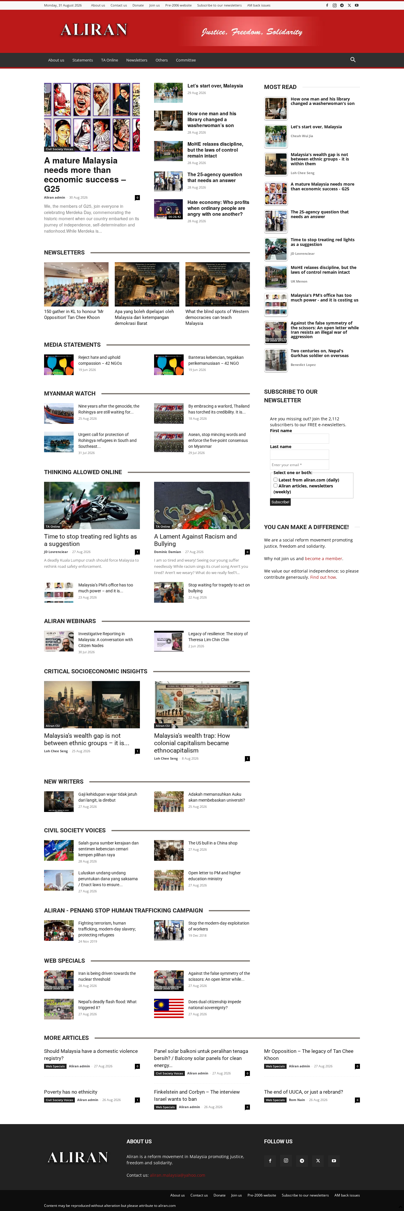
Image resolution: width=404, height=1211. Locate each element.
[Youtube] (356, 5)
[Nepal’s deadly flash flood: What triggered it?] (59, 1009)
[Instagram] (334, 5)
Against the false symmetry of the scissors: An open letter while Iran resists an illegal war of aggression (325, 330)
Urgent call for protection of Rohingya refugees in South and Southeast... (107, 440)
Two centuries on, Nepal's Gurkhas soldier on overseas (320, 353)
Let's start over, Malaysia (316, 126)
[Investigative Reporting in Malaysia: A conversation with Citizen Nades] (59, 641)
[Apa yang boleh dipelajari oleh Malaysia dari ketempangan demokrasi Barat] (147, 284)
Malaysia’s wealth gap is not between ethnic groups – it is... (87, 739)
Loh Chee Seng (56, 751)
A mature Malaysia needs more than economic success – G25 (85, 174)
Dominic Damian (167, 551)
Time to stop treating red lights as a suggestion (323, 242)
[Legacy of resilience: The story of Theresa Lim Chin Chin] (169, 641)
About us (98, 5)
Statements (82, 60)
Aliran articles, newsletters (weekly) (303, 489)
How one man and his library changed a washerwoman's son (323, 101)
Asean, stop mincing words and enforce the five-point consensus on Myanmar (218, 440)
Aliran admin (54, 197)
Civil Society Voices (59, 149)
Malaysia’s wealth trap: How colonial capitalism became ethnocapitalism (192, 743)
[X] (349, 5)
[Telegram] (342, 5)
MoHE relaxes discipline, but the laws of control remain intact (215, 149)
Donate (138, 5)
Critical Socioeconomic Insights (95, 671)
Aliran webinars (70, 621)
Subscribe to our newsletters (219, 5)
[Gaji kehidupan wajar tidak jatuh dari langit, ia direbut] (59, 801)
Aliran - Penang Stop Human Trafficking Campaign (123, 910)
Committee (186, 60)
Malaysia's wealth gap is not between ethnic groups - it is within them (320, 159)
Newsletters (136, 60)
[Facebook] (327, 5)
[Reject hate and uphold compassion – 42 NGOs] (59, 364)
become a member (323, 558)
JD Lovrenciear (56, 551)
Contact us (119, 5)
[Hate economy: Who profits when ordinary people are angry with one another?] (168, 209)
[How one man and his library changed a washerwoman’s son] (168, 121)
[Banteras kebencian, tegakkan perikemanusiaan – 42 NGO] (169, 364)
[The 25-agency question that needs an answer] (168, 181)
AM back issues (258, 5)
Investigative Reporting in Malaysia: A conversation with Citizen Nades (105, 639)
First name (281, 430)
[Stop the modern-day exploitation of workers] (169, 930)
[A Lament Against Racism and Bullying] (202, 505)
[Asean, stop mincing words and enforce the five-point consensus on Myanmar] (169, 442)
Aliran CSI (53, 726)
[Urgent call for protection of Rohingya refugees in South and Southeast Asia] (59, 442)
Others (162, 60)
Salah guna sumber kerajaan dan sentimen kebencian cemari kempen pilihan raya (108, 849)
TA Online (109, 60)
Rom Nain (297, 1099)
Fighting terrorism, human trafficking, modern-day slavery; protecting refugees (107, 929)
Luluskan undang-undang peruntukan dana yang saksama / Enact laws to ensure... (108, 878)
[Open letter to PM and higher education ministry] (169, 880)
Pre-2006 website (178, 5)
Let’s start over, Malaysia (215, 85)
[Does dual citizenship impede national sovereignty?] (169, 1009)
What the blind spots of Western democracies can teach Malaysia (217, 317)
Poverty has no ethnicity (70, 1092)
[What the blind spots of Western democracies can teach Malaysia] (217, 284)
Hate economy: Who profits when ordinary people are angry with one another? (218, 208)
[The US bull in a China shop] (169, 850)
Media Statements (72, 344)
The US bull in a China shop (212, 843)
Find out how (323, 577)
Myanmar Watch (70, 393)
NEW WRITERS (63, 781)
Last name (280, 446)
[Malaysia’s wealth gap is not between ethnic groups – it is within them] (92, 704)
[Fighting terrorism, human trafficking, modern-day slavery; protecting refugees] (59, 930)
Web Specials (64, 960)
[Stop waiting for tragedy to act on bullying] (169, 592)
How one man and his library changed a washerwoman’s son (212, 119)
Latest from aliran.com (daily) (308, 480)
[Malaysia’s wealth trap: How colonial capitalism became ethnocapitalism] (202, 704)
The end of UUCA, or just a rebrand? (303, 1092)
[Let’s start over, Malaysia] (168, 93)
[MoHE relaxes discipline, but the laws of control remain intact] (168, 151)
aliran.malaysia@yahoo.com (177, 1175)
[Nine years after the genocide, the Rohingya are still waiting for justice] (59, 413)
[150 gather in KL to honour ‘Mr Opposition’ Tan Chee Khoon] (76, 284)
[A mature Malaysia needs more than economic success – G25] (92, 117)
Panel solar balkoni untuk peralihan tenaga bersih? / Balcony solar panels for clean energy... (201, 1058)
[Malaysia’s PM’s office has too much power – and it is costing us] (59, 592)
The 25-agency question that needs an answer (215, 177)
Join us (154, 5)
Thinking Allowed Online (83, 472)
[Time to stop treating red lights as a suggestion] (92, 505)
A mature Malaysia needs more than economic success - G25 (322, 186)
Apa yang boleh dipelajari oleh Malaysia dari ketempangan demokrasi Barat (144, 317)
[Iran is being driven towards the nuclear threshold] (59, 980)
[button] (353, 60)
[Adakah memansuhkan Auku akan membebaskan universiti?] (169, 801)
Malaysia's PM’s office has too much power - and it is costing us (324, 297)
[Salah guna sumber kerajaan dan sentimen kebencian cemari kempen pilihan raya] (59, 850)
